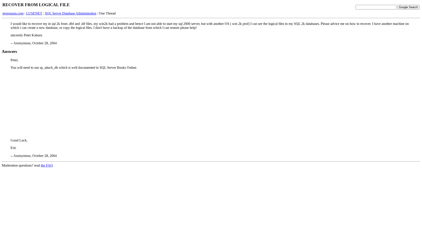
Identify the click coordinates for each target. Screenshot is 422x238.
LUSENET (34, 13)
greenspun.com (13, 13)
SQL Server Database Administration (70, 13)
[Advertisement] (211, 104)
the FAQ (47, 165)
